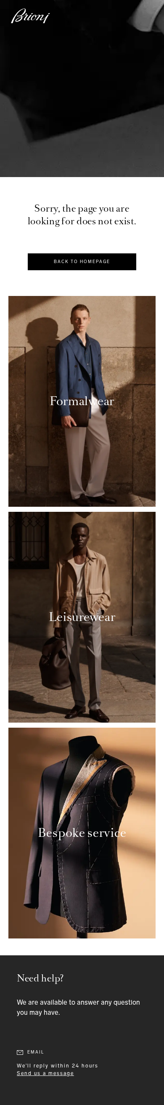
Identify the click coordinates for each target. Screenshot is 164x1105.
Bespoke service (82, 833)
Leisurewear (82, 617)
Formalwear (82, 401)
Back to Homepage (82, 261)
